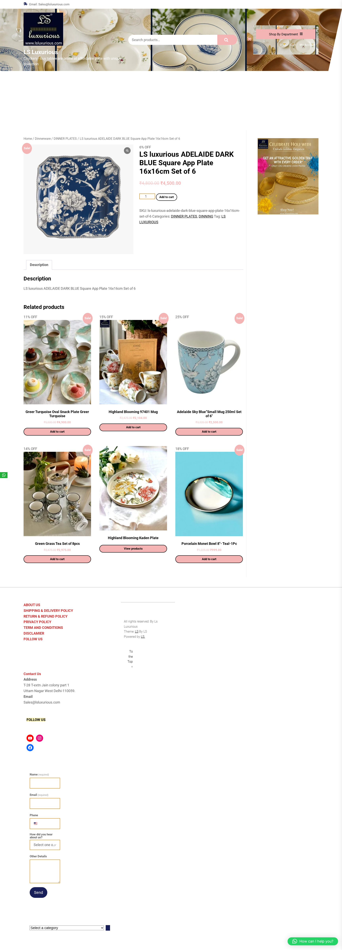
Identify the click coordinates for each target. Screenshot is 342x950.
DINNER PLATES (65, 139)
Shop (282, 44)
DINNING (206, 216)
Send (38, 892)
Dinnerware (43, 139)
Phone (34, 815)
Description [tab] (39, 265)
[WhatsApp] (4, 475)
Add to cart (166, 197)
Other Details (38, 856)
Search (227, 40)
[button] (313, 941)
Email (39, 795)
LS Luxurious (41, 52)
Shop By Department (283, 34)
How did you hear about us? (41, 836)
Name (39, 774)
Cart (293, 44)
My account (307, 44)
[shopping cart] (250, 40)
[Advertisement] (171, 100)
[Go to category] (108, 928)
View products (133, 548)
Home (28, 139)
